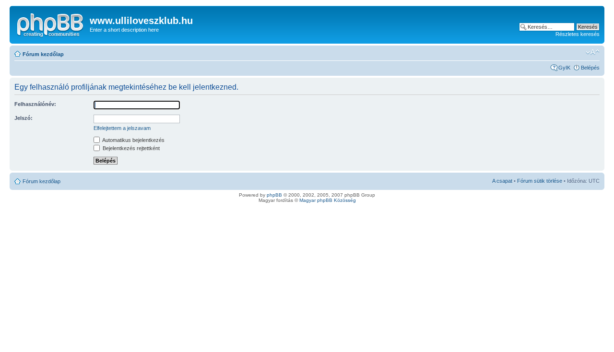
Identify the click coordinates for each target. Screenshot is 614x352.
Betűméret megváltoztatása (593, 52)
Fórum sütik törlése (539, 181)
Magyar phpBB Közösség (327, 200)
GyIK (564, 67)
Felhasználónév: (35, 104)
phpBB (274, 195)
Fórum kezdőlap (43, 54)
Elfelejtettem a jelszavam (122, 128)
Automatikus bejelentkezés (133, 140)
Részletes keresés (577, 34)
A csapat (502, 181)
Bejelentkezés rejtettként (130, 148)
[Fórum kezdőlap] (51, 23)
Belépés (590, 67)
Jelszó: (23, 118)
